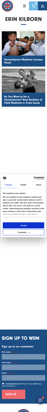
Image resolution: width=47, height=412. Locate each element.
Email (7, 373)
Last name (10, 362)
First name (10, 352)
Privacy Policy (26, 384)
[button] (40, 400)
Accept (24, 225)
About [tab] (38, 185)
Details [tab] (24, 185)
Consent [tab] (8, 185)
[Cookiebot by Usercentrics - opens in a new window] (33, 178)
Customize (22, 232)
